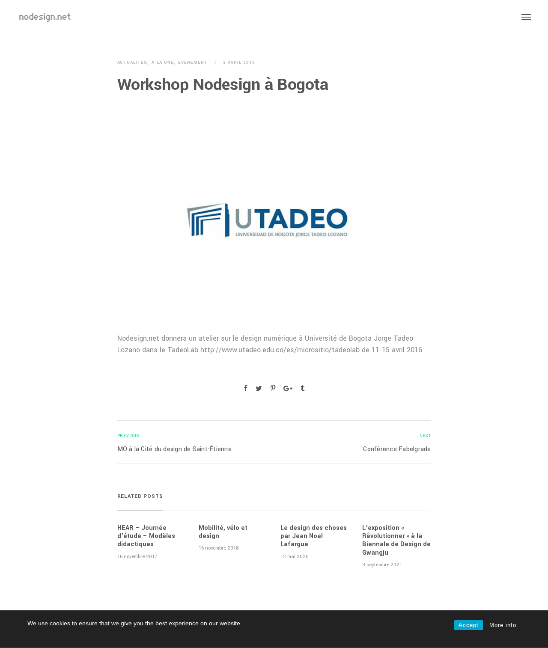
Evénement (193, 62)
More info (502, 625)
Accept (469, 625)
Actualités (132, 62)
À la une (163, 62)
